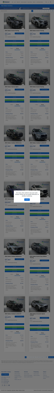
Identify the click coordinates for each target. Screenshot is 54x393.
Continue (27, 199)
